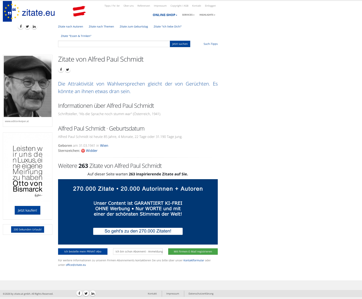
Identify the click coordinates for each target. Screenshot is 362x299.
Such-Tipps (211, 44)
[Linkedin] (34, 26)
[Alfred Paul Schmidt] (27, 86)
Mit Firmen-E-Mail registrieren (193, 251)
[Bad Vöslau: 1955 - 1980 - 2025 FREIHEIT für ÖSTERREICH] (79, 11)
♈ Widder (89, 150)
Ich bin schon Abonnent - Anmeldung (139, 251)
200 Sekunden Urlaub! (28, 229)
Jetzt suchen (180, 44)
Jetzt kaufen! (27, 210)
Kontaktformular (193, 260)
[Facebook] (21, 26)
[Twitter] (27, 26)
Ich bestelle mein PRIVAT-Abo (82, 251)
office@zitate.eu (76, 265)
